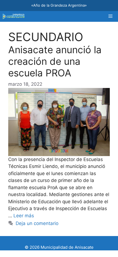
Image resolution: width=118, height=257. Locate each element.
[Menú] (110, 16)
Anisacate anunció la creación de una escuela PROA (55, 61)
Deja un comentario (37, 223)
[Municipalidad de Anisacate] (13, 16)
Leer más (23, 215)
